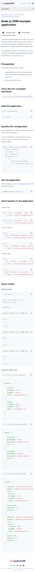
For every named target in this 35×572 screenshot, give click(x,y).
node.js (7, 80)
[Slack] (11, 565)
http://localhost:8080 (27, 184)
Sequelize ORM (10, 32)
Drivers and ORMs (18, 14)
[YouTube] (23, 565)
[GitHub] (14, 565)
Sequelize (10, 42)
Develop (11, 14)
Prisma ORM (25, 32)
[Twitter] (17, 565)
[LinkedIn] (20, 565)
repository (24, 51)
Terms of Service (18, 570)
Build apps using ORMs (8, 16)
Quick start (8, 77)
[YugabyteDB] (7, 3)
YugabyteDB (4, 14)
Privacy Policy (29, 568)
